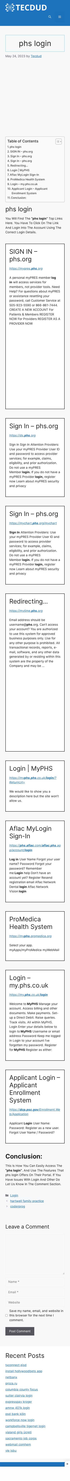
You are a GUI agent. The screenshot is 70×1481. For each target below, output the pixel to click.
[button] (50, 17)
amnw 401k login (17, 1408)
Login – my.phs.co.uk (24, 184)
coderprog (17, 1206)
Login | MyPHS (19, 170)
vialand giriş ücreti (18, 1432)
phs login (15, 147)
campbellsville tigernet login (25, 1426)
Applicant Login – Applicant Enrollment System (30, 191)
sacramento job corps (21, 1438)
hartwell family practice (27, 1201)
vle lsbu (11, 1450)
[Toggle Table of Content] (57, 141)
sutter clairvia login (18, 1395)
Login (14, 1195)
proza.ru (11, 1383)
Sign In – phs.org (21, 156)
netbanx (11, 1377)
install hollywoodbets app (23, 1371)
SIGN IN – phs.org (21, 151)
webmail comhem (18, 1444)
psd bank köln (15, 1414)
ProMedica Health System (27, 179)
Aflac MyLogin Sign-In (24, 174)
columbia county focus (21, 1389)
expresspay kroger (18, 1401)
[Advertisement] (35, 100)
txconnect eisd (16, 1365)
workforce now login (19, 1420)
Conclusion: (18, 197)
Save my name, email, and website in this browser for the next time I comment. (36, 1315)
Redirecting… (19, 165)
